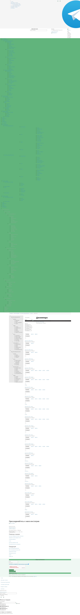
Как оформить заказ (17, 4)
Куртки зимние (9, 286)
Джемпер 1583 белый (29, 358)
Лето (10, 224)
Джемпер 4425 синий (29, 483)
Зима (10, 233)
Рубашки (12, 277)
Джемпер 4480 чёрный (29, 443)
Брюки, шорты (13, 226)
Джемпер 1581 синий (29, 434)
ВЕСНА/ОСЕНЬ (16, 366)
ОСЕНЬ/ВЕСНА (16, 343)
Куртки (12, 219)
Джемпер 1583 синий (29, 367)
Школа (10, 242)
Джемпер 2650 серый (29, 349)
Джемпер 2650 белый (40, 321)
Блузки (12, 243)
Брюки (12, 217)
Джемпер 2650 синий (29, 340)
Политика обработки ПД (13, 542)
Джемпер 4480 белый (29, 453)
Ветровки (10, 296)
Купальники (13, 225)
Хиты (5, 310)
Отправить (11, 569)
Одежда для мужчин (12, 553)
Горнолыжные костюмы (11, 282)
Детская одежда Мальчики (11, 248)
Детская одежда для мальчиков (14, 549)
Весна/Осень (11, 216)
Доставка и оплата (14, 2)
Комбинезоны (13, 218)
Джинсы (10, 290)
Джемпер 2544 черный (29, 473)
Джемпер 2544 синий (29, 463)
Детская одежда (7, 211)
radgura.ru (35, 576)
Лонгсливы (13, 231)
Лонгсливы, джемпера (15, 261)
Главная (11, 313)
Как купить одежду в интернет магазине (16, 536)
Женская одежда (7, 279)
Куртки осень (9, 304)
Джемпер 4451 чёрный (29, 396)
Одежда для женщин (12, 551)
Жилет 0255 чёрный (28, 501)
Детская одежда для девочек (14, 548)
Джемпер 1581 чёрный (29, 425)
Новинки (5, 309)
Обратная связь (12, 571)
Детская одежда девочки (15, 317)
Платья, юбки (13, 228)
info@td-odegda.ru (12, 528)
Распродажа (6, 311)
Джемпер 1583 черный (29, 377)
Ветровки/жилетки (14, 221)
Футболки (12, 260)
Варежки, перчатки (19, 332)
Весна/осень (9, 293)
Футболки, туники (14, 229)
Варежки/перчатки (14, 234)
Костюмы (12, 220)
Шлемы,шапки (18, 344)
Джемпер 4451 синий (29, 416)
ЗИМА (14, 325)
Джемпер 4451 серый (29, 406)
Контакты (13, 8)
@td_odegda (12, 523)
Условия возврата (12, 539)
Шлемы (12, 239)
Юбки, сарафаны (14, 244)
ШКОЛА (14, 319)
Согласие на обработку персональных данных (18, 564)
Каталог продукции (5, 209)
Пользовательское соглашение (14, 544)
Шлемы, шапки (13, 222)
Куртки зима (9, 305)
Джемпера (13, 246)
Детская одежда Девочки (11, 213)
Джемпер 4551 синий (29, 387)
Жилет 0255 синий (28, 492)
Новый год (6, 308)
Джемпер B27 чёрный (29, 511)
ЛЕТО (14, 334)
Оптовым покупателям (15, 5)
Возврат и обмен (14, 7)
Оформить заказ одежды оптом (15, 537)
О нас (12, 1)
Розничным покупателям (15, 3)
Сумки (5, 306)
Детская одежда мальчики (15, 351)
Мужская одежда (7, 298)
